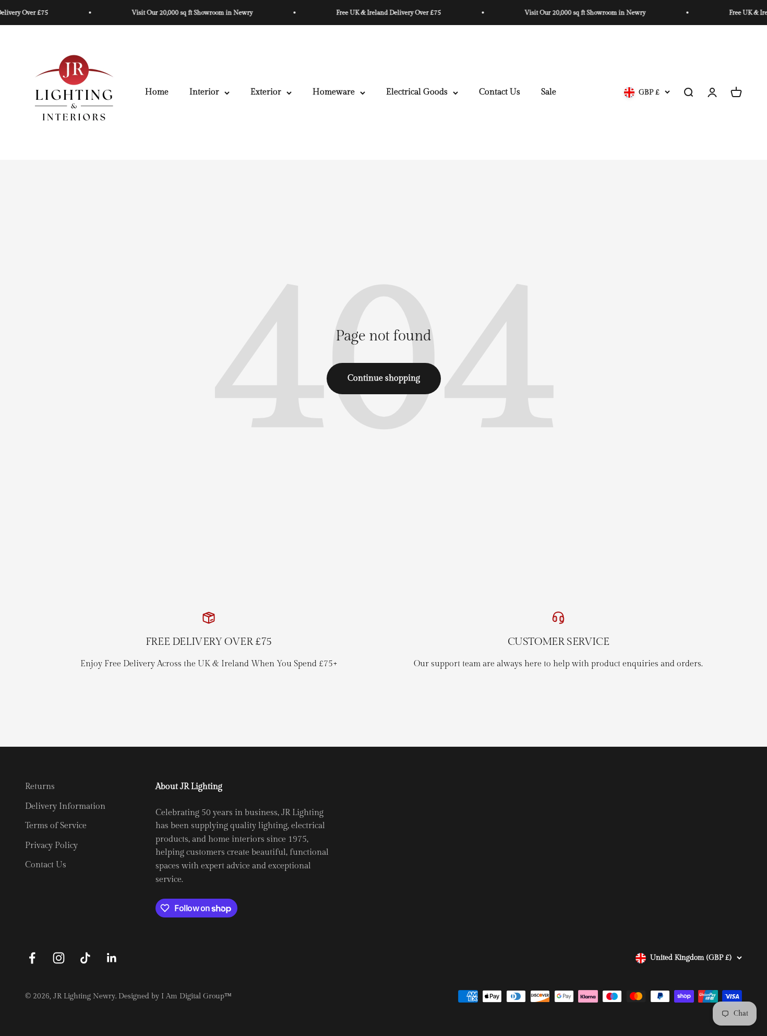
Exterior (265, 93)
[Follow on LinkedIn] (112, 958)
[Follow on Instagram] (59, 958)
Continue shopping (383, 378)
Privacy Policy (51, 846)
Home (157, 93)
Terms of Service (56, 826)
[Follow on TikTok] (85, 958)
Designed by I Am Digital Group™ (175, 996)
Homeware (334, 93)
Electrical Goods (417, 93)
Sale (548, 93)
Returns (40, 787)
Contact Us (499, 93)
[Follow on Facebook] (32, 958)
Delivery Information (65, 806)
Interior (204, 93)
